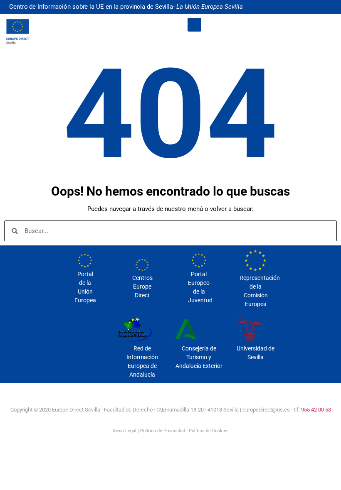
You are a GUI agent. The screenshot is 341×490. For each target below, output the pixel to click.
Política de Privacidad (162, 431)
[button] (194, 25)
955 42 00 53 (316, 410)
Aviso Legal (124, 431)
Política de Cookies (209, 431)
